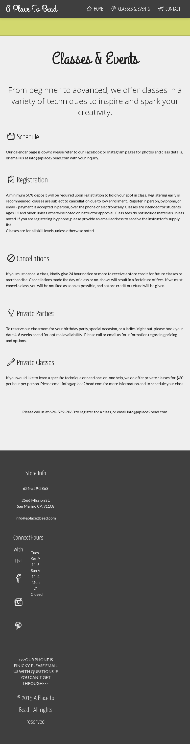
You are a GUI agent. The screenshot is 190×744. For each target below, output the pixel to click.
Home (97, 9)
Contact (172, 9)
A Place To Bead (31, 8)
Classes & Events (133, 9)
